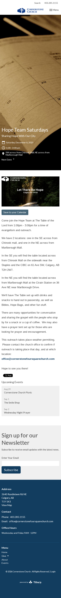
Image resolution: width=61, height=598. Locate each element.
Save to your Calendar (14, 212)
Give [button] (4, 556)
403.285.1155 (51, 3)
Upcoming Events (12, 382)
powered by (29, 585)
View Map (7, 505)
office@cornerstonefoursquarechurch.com (28, 358)
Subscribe (11, 470)
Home (4, 552)
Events (5, 563)
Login (53, 571)
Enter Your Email (10, 457)
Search (37, 3)
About (5, 559)
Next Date (7, 159)
